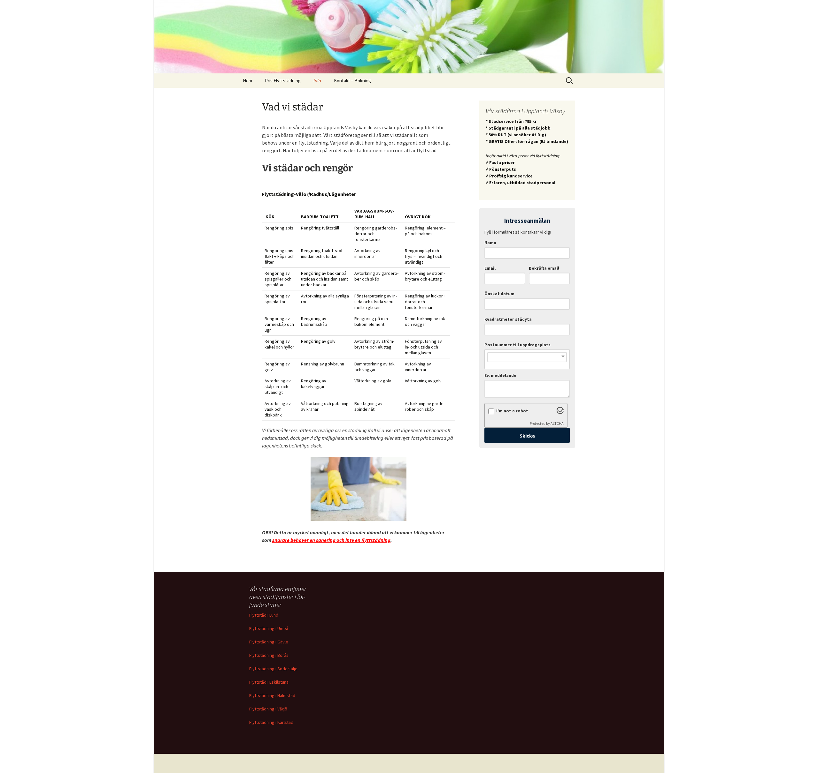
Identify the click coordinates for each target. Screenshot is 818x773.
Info (317, 81)
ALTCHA (557, 423)
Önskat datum (499, 293)
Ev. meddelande (500, 375)
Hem (247, 81)
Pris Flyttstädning (283, 81)
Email (490, 268)
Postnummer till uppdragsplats (517, 345)
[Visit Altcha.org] (560, 412)
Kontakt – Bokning (352, 81)
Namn (490, 242)
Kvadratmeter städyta (508, 319)
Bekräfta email (544, 268)
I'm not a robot (512, 411)
